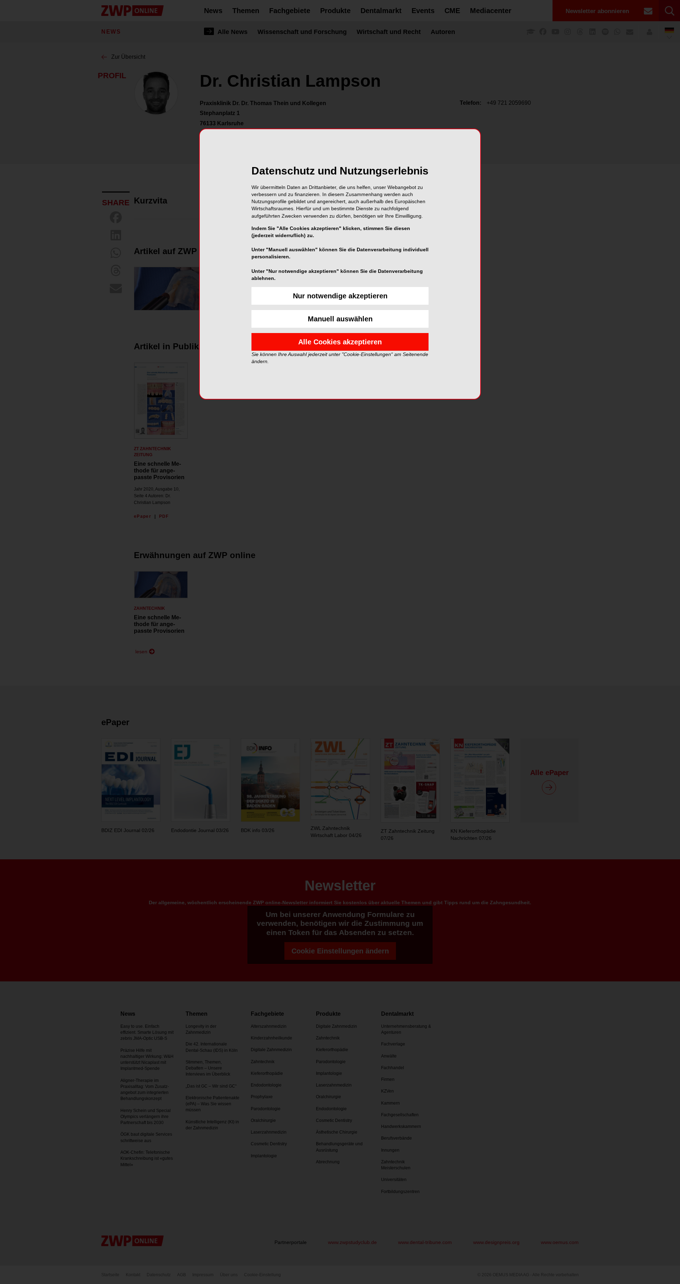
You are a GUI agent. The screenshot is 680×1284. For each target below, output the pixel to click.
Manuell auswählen (340, 319)
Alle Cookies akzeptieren (340, 342)
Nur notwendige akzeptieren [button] (340, 296)
